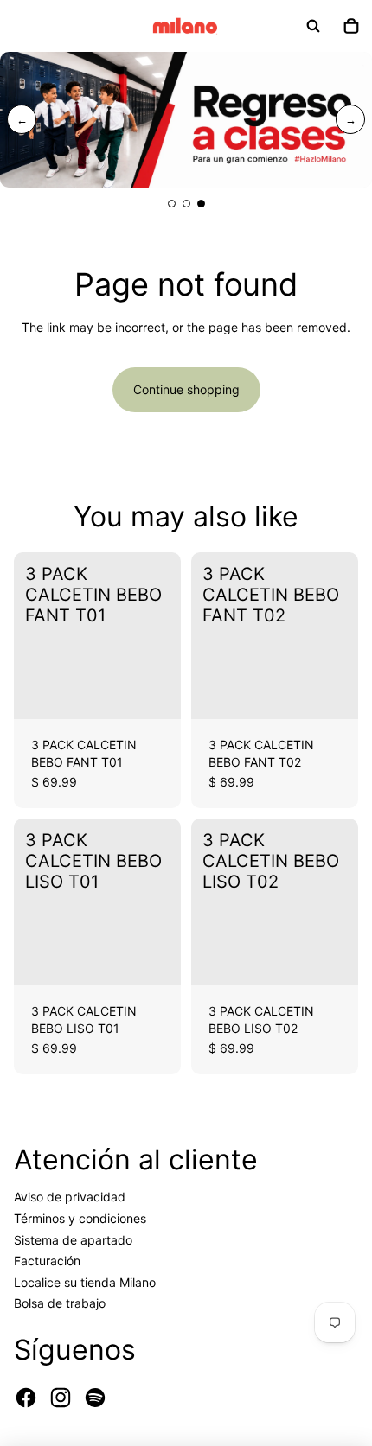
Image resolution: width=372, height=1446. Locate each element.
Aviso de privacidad (69, 1196)
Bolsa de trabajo (60, 1303)
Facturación (47, 1260)
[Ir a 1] (172, 203)
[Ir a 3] (201, 203)
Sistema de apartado (73, 1240)
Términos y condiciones (80, 1218)
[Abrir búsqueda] (313, 26)
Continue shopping (186, 389)
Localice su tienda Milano (85, 1282)
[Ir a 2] (186, 203)
